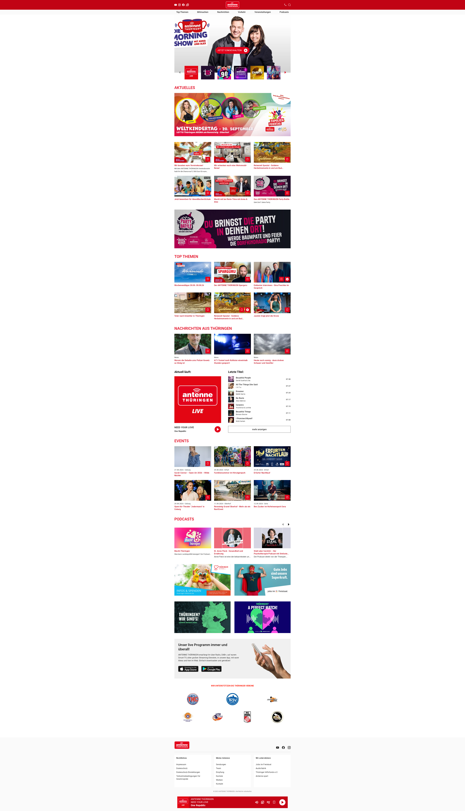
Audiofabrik (261, 768)
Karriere (219, 776)
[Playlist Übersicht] (268, 802)
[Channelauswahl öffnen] (289, 5)
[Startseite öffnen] (232, 4)
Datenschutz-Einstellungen (188, 772)
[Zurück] (283, 524)
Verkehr (242, 12)
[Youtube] (175, 5)
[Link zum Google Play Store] (211, 669)
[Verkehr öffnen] (187, 5)
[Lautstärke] (257, 802)
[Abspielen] (282, 802)
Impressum (181, 764)
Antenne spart (262, 776)
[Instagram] (179, 5)
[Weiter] (289, 524)
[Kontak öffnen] (285, 5)
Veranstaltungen (263, 12)
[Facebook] (183, 5)
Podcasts (284, 12)
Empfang (220, 772)
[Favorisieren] (274, 802)
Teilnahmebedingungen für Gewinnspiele (188, 777)
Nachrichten (223, 12)
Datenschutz (181, 768)
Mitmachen (202, 12)
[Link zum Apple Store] (188, 669)
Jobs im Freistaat (263, 764)
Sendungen (221, 764)
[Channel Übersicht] (262, 802)
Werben (219, 780)
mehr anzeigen (259, 429)
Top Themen (182, 12)
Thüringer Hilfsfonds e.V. (267, 772)
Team (218, 768)
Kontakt (219, 784)
